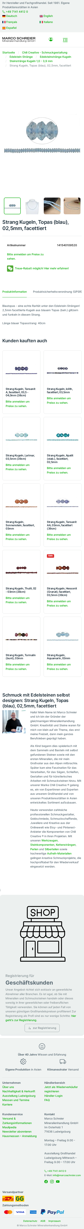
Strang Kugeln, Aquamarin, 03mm (58, 656)
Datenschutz (30, 1220)
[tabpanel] (42, 315)
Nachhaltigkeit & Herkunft (18, 1091)
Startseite (8, 52)
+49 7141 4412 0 (16, 11)
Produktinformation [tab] (14, 291)
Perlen (34, 849)
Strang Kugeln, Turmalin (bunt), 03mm (21, 656)
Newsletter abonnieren (16, 1131)
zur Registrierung (44, 1027)
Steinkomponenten (42, 844)
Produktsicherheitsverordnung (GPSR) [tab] (57, 291)
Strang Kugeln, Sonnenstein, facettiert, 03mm (20, 525)
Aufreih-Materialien (59, 853)
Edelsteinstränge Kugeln (55, 56)
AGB (42, 1220)
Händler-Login (53, 1095)
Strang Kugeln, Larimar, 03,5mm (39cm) (20, 457)
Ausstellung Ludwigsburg (19, 1095)
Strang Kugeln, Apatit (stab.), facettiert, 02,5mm (60, 459)
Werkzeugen (49, 840)
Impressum (54, 1220)
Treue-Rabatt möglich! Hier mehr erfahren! (42, 268)
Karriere (7, 1104)
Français (11, 22)
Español (10, 27)
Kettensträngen (66, 844)
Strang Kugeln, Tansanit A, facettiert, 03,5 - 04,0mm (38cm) (20, 392)
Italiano (48, 22)
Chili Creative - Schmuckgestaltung (44, 52)
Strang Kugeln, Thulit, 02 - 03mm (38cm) (21, 590)
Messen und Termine (15, 1100)
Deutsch (11, 16)
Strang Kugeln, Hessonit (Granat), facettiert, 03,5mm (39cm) (62, 592)
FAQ (47, 1100)
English (48, 16)
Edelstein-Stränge (21, 56)
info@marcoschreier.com (67, 1175)
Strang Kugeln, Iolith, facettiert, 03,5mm (60, 390)
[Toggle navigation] (65, 40)
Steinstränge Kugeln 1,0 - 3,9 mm (31, 61)
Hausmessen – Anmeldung (19, 1136)
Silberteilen (52, 849)
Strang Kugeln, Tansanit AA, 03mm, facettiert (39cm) (62, 525)
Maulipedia (9, 1127)
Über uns (8, 1087)
